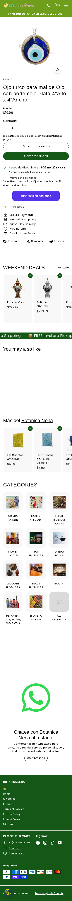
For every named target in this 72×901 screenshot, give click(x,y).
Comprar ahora (36, 156)
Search (7, 804)
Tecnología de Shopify (49, 893)
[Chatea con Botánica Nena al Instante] (36, 697)
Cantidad (10, 121)
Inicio (6, 79)
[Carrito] (57, 5)
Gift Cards (9, 799)
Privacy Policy (11, 814)
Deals (6, 794)
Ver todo (63, 267)
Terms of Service (13, 809)
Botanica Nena (37, 420)
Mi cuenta (9, 824)
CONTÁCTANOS (36, 758)
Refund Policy (11, 819)
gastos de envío (16, 136)
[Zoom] (57, 69)
